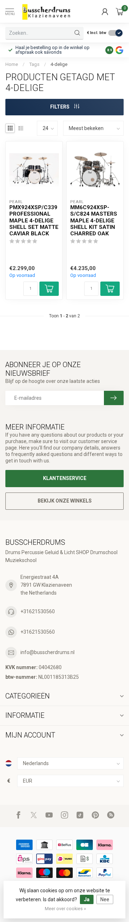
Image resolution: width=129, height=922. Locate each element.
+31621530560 (37, 611)
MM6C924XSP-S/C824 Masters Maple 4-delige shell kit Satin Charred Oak (93, 220)
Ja (87, 899)
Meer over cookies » (65, 908)
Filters (60, 107)
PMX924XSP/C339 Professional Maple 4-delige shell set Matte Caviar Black (33, 220)
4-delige (59, 64)
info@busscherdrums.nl (47, 652)
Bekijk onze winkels (65, 501)
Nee (104, 899)
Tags (34, 64)
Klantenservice (64, 478)
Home (11, 64)
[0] (120, 11)
